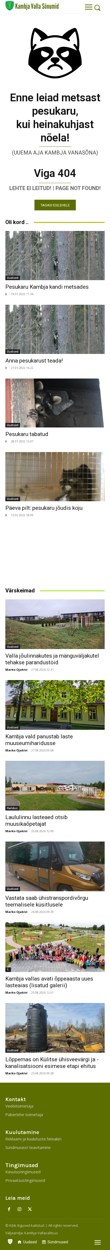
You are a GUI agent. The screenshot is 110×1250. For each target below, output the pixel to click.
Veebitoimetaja (19, 1106)
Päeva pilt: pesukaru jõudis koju (43, 508)
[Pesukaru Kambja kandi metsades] (55, 255)
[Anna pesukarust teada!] (55, 329)
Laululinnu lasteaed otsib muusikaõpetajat (36, 820)
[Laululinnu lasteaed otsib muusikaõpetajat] (55, 786)
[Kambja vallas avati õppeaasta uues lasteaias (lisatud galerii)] (55, 947)
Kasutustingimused (23, 1171)
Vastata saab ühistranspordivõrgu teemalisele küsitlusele (46, 901)
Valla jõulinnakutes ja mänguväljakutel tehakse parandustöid (52, 659)
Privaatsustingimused (25, 1180)
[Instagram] (19, 1209)
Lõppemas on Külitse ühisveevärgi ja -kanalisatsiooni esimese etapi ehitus (52, 1062)
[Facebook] (9, 1209)
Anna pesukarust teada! (34, 360)
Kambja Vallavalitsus (41, 1232)
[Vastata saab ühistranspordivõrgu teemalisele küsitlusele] (55, 866)
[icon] (10, 1240)
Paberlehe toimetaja (24, 1114)
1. (8, 969)
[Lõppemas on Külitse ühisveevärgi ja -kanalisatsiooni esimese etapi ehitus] (55, 1028)
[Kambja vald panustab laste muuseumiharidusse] (55, 705)
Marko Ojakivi (16, 670)
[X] (30, 1209)
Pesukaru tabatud (26, 434)
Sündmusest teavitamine (28, 1147)
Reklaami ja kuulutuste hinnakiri (33, 1138)
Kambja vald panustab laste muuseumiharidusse (39, 739)
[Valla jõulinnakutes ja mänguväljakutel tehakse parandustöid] (55, 624)
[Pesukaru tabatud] (55, 403)
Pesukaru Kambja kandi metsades (47, 287)
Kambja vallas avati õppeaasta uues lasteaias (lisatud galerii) (49, 982)
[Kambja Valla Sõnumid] (32, 6)
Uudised (12, 278)
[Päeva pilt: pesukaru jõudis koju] (55, 476)
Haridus (12, 808)
